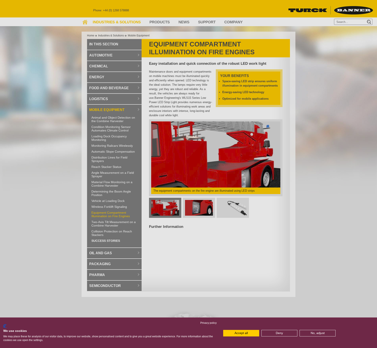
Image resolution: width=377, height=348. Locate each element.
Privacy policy (208, 322)
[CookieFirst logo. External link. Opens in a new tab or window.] (5, 326)
